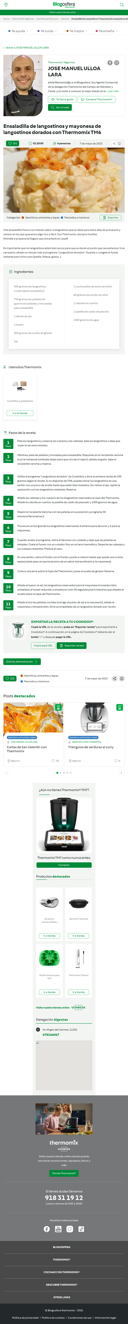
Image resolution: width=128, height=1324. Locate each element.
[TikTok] (81, 1229)
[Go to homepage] (64, 5)
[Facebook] (46, 1229)
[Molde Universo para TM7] (49, 958)
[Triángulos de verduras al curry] (94, 720)
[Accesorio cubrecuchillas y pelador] (49, 901)
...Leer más (112, 91)
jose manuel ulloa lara (47, 19)
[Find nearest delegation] (6, 5)
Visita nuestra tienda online (62, 12)
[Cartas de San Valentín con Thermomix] (33, 720)
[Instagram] (70, 1229)
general (65, 19)
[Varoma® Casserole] (78, 901)
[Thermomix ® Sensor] (78, 958)
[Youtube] (58, 1229)
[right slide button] (121, 772)
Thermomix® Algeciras (23, 19)
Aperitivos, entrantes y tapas (22, 737)
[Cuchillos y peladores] (20, 386)
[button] (122, 5)
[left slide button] (6, 772)
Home (6, 19)
